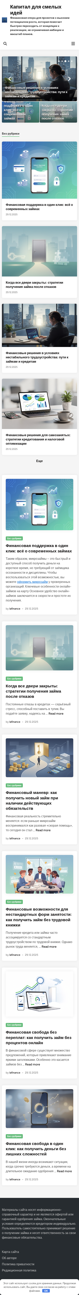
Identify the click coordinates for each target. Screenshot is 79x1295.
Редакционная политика (19, 1270)
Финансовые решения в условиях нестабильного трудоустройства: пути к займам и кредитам (37, 357)
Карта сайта (10, 1252)
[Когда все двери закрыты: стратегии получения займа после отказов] (58, 112)
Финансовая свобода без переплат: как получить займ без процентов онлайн (38, 1037)
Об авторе (9, 1258)
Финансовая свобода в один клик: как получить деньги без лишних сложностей (36, 1149)
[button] (59, 61)
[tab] (10, 133)
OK (46, 1290)
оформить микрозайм (32, 582)
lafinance (14, 608)
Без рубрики (10, 133)
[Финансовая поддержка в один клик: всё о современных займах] (20, 112)
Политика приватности (18, 1264)
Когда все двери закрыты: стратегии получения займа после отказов (33, 691)
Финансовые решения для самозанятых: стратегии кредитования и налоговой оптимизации (38, 439)
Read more (56, 713)
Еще (39, 461)
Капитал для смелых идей (35, 10)
